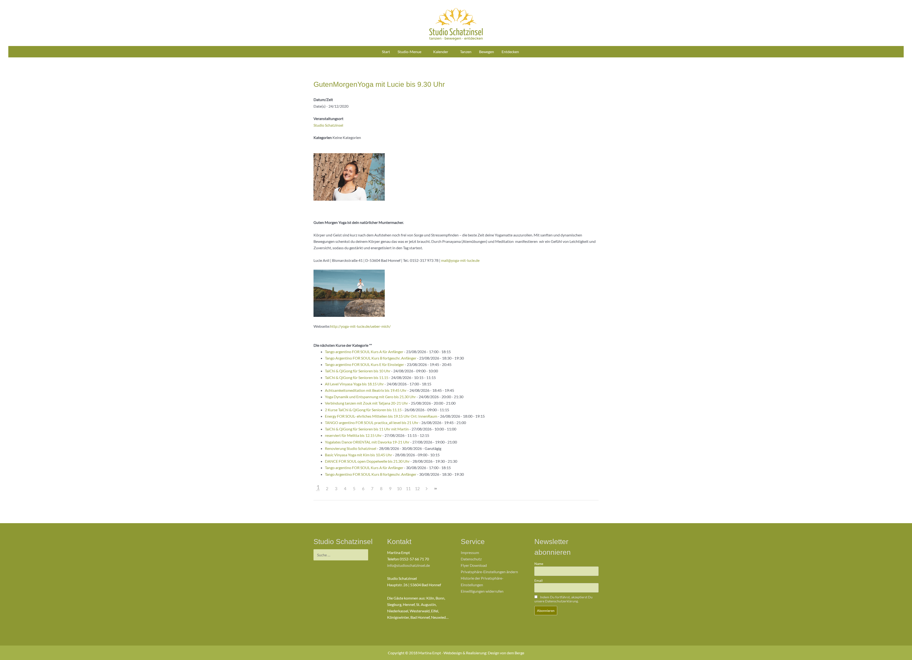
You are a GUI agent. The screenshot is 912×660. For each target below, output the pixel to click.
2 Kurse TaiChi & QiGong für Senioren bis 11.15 (363, 409)
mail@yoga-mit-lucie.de (460, 260)
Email (538, 580)
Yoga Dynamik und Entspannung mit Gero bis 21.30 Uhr (370, 396)
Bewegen (486, 51)
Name (538, 564)
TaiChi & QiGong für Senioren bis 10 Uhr (357, 371)
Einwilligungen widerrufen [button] (482, 591)
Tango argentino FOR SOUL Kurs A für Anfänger (364, 351)
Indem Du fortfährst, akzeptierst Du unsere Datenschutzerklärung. (563, 599)
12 (417, 488)
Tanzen (465, 51)
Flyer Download (474, 565)
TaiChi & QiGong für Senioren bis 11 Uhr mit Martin (367, 429)
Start (386, 51)
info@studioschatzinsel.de (408, 565)
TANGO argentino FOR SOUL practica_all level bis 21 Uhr (371, 422)
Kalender (440, 51)
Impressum (470, 552)
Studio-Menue (409, 51)
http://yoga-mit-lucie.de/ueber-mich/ (360, 326)
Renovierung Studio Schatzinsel (350, 448)
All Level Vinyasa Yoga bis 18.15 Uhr (354, 384)
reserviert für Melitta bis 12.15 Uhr (353, 435)
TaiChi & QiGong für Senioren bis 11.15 (356, 377)
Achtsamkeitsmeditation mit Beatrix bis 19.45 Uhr (366, 390)
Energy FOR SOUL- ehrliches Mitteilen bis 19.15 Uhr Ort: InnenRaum (381, 416)
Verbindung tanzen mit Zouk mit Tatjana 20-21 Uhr (366, 403)
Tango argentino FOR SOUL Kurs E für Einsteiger (364, 364)
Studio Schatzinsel (328, 125)
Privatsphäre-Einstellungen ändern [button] (489, 571)
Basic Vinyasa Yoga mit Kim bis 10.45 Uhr (358, 454)
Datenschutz (471, 559)
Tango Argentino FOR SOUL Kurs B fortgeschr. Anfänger (370, 358)
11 (408, 488)
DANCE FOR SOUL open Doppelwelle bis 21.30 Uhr (367, 461)
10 (399, 488)
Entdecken (510, 51)
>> (435, 489)
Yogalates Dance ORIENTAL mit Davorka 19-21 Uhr (367, 442)
